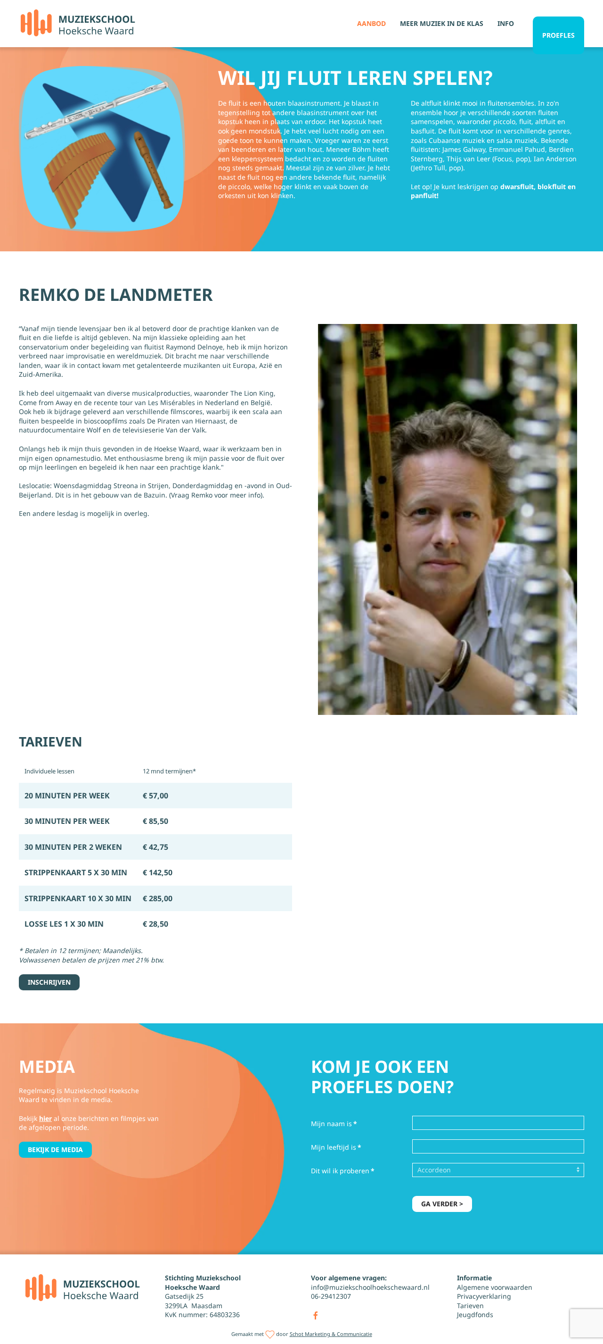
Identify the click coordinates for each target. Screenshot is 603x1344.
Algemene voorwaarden (494, 1287)
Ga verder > (442, 1203)
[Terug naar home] (78, 23)
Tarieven (470, 1305)
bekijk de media (55, 1149)
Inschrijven (49, 982)
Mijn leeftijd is (336, 1147)
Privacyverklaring (484, 1296)
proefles (558, 35)
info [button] (505, 23)
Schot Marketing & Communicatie (331, 1333)
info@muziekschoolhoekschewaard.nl (370, 1287)
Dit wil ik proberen (343, 1170)
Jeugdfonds (475, 1314)
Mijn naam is (334, 1123)
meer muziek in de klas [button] (441, 23)
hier (45, 1118)
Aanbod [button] (371, 23)
